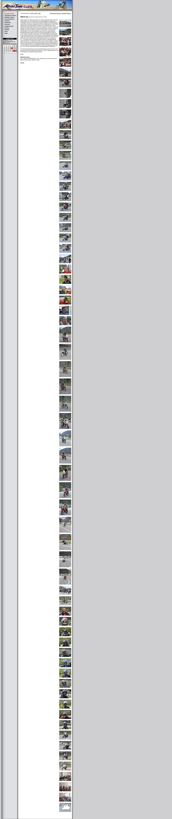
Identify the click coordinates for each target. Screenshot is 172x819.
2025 (32, 13)
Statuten (7, 28)
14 (12, 48)
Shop (6, 31)
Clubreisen (8, 22)
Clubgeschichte (9, 26)
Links (6, 33)
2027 (39, 13)
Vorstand (7, 24)
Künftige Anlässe (9, 17)
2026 (35, 13)
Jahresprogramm (10, 19)
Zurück (22, 62)
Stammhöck (5, 40)
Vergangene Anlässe (10, 15)
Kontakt (7, 30)
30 (16, 50)
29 (14, 50)
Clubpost (7, 21)
